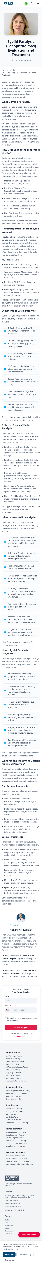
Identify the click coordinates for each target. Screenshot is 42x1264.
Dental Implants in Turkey (16, 1132)
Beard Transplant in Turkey (16, 1158)
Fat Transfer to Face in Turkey (17, 1067)
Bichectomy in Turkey (14, 1078)
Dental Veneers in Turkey (15, 1146)
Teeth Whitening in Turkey (16, 1140)
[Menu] (37, 3)
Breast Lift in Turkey (13, 1096)
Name (7, 997)
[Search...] (31, 3)
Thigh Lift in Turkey (13, 1120)
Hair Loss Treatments (15, 1152)
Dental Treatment (14, 1129)
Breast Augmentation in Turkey (18, 1090)
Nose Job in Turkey (13, 1070)
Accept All (9, 1254)
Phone (8, 1006)
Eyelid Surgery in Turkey (15, 1061)
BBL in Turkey (11, 1114)
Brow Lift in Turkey (13, 1059)
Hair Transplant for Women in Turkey (20, 1164)
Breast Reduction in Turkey (16, 1093)
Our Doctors (9, 1231)
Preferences (10, 1260)
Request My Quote (21, 1027)
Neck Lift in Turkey (13, 1075)
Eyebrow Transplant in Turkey (17, 1161)
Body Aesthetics (13, 1105)
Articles (13, 70)
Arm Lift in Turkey (12, 1117)
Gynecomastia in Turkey (15, 1099)
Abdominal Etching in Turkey (17, 1122)
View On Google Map (11, 1200)
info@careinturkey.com (12, 1204)
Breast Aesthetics (14, 1087)
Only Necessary (25, 1254)
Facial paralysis (8, 237)
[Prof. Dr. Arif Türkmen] (21, 917)
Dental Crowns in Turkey (15, 1135)
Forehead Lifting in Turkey (16, 1081)
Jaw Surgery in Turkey (14, 1056)
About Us (8, 1223)
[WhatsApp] (26, 3)
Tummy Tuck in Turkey (14, 1111)
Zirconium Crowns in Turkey (16, 1143)
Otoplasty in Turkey (13, 1072)
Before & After (9, 1225)
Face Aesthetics (13, 1052)
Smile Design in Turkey (14, 1138)
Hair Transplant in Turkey (15, 1156)
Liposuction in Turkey (14, 1109)
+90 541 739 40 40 (15, 1207)
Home (4, 70)
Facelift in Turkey (12, 1064)
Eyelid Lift (8, 887)
